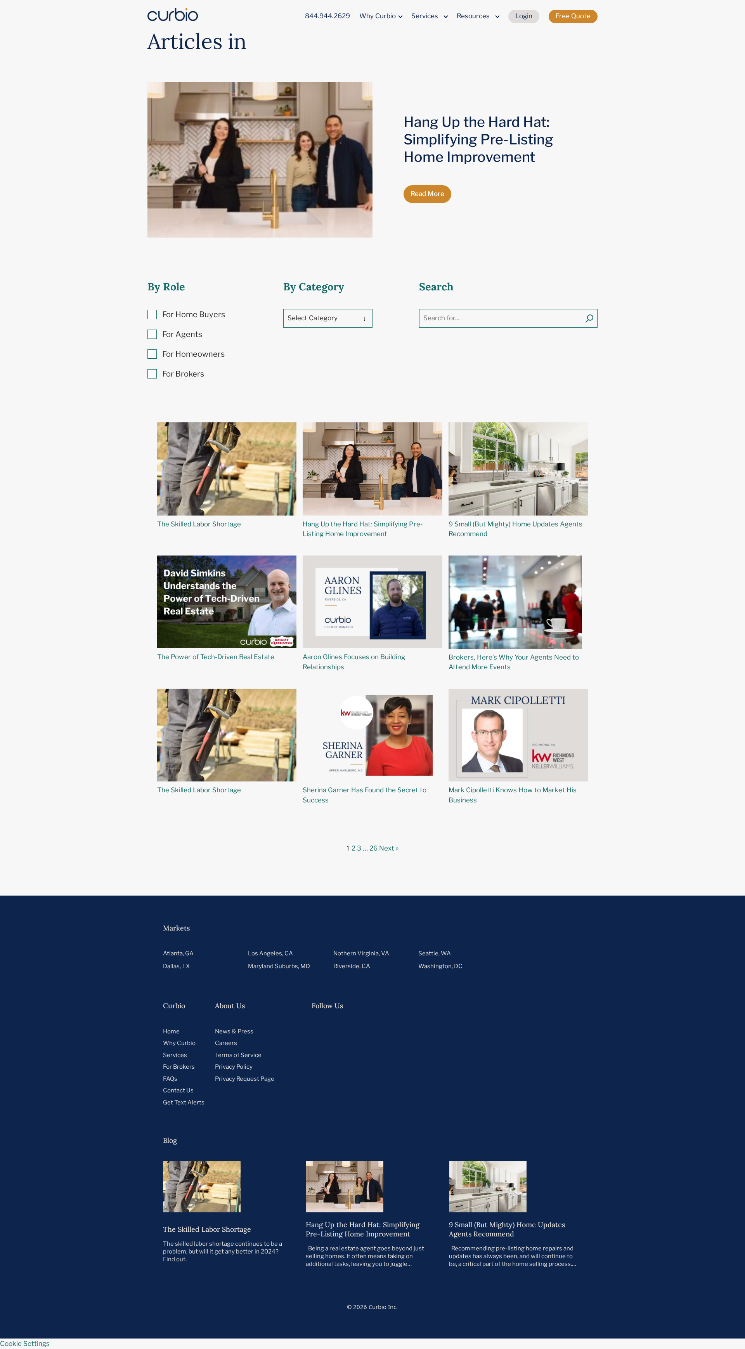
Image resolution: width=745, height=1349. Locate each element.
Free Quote (573, 16)
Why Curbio (377, 16)
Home (171, 1031)
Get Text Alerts (183, 1102)
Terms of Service (238, 1055)
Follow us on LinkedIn (344, 1031)
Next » (389, 848)
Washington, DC (440, 966)
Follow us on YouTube (373, 1031)
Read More (427, 194)
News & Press (234, 1031)
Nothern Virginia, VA (361, 953)
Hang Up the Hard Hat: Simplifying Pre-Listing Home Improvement (478, 139)
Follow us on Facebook (400, 1031)
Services (424, 16)
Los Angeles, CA (270, 953)
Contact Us (178, 1090)
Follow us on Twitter (316, 1031)
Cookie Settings (25, 1343)
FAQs (170, 1078)
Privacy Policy (234, 1066)
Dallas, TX (176, 966)
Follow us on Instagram (428, 1031)
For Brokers (179, 1066)
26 (373, 848)
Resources (473, 16)
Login (523, 16)
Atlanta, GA (178, 953)
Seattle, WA (434, 953)
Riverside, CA (351, 966)
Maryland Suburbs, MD (279, 966)
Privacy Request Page (244, 1078)
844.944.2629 (327, 16)
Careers (226, 1043)
